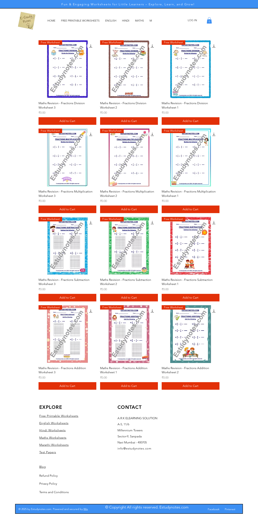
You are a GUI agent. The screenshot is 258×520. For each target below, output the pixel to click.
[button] (209, 20)
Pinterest (230, 509)
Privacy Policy (48, 483)
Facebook (213, 509)
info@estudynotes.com (134, 448)
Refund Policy (48, 475)
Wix (85, 509)
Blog (42, 467)
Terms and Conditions (54, 492)
